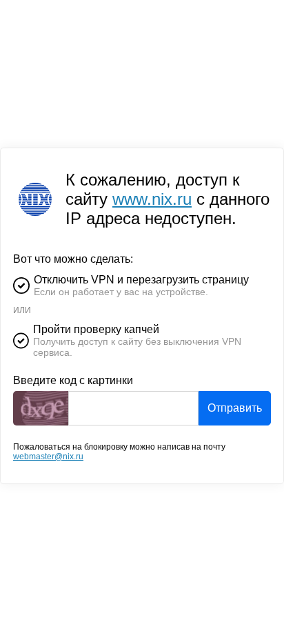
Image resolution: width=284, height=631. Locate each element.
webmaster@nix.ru (48, 456)
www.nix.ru (152, 199)
